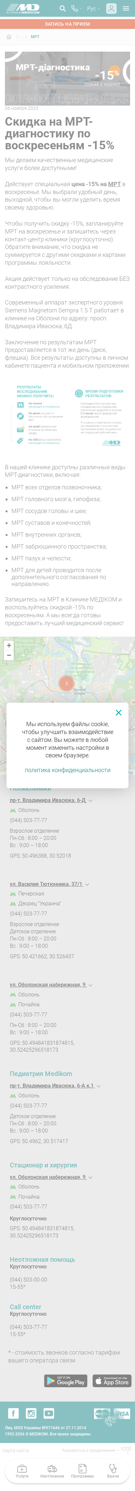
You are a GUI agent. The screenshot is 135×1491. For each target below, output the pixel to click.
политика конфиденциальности (67, 770)
